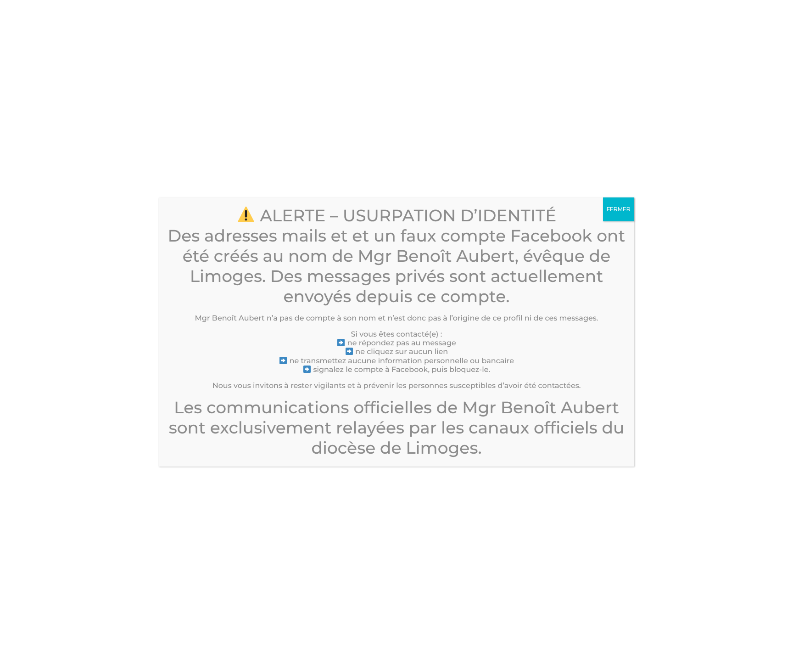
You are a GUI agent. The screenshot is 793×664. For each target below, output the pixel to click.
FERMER (619, 209)
